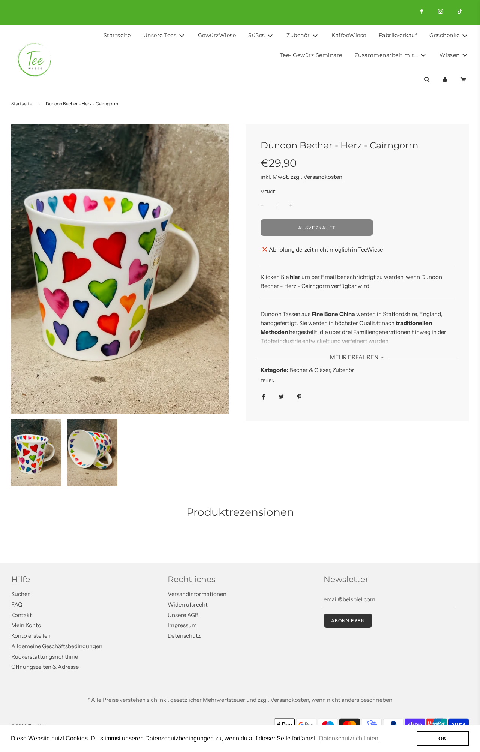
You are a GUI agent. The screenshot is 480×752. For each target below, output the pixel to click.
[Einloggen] (445, 79)
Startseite (117, 35)
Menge (268, 192)
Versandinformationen (197, 594)
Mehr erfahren (355, 357)
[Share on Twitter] (281, 396)
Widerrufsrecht (188, 604)
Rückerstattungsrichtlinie (44, 656)
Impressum (182, 625)
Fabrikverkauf (398, 35)
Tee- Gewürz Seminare (311, 55)
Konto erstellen (31, 635)
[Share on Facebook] (263, 396)
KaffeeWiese (349, 35)
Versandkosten (322, 176)
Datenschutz (184, 635)
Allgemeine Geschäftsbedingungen (56, 646)
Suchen (21, 594)
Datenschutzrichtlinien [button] (348, 738)
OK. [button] (443, 739)
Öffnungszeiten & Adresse (45, 666)
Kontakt (21, 615)
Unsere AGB (183, 615)
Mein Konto (26, 625)
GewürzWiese (217, 35)
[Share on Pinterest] (299, 396)
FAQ (16, 604)
